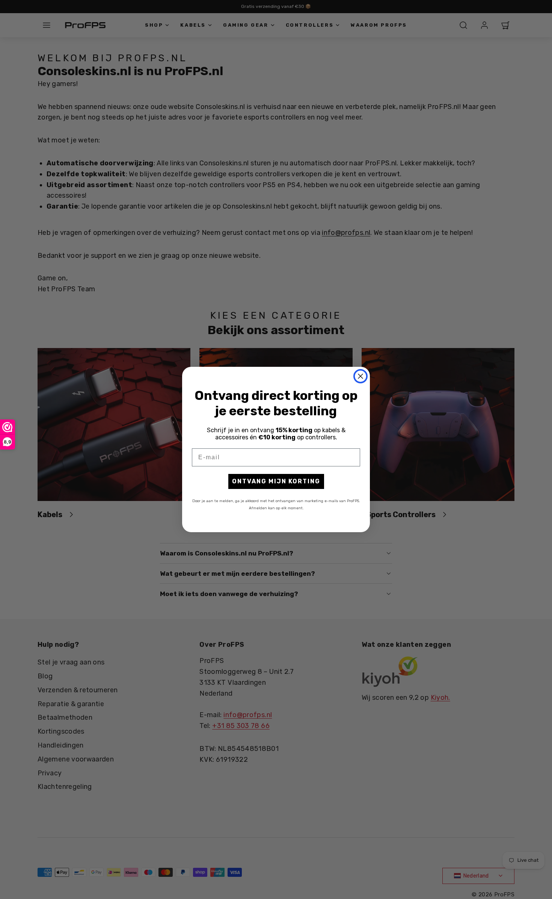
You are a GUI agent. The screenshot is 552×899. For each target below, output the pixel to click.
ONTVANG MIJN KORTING (276, 481)
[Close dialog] (360, 376)
